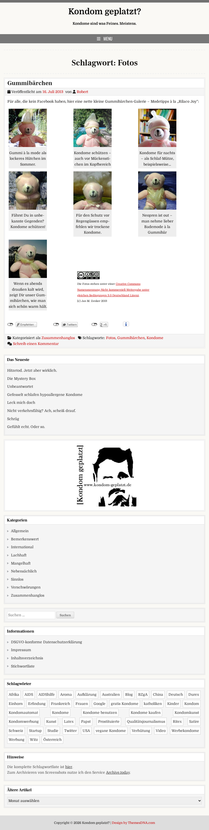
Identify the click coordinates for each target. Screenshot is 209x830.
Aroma (66, 694)
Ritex (177, 721)
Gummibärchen (29, 83)
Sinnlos (17, 579)
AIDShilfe (46, 694)
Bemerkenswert (25, 539)
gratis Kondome (124, 704)
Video (161, 731)
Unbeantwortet (20, 386)
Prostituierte (109, 721)
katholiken (153, 704)
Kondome (155, 338)
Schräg (13, 419)
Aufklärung (87, 694)
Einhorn (16, 704)
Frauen (81, 704)
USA (86, 731)
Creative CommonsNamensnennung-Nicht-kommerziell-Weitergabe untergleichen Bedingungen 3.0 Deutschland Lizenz (113, 290)
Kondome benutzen (100, 713)
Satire (194, 721)
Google (100, 704)
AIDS (28, 694)
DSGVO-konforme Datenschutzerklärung (46, 642)
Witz (34, 740)
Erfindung (37, 704)
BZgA (143, 694)
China (158, 694)
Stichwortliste (23, 666)
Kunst (51, 721)
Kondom (191, 704)
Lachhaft (19, 555)
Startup (35, 731)
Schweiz (16, 731)
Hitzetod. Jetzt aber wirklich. (32, 370)
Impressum (21, 650)
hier (68, 767)
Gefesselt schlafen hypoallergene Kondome (45, 395)
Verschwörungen (26, 587)
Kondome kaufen (146, 713)
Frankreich (60, 704)
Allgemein (20, 531)
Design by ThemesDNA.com (133, 823)
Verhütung (141, 731)
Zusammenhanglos (58, 338)
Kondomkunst (187, 713)
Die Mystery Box (21, 379)
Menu (107, 39)
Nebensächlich (24, 571)
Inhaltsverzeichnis (27, 658)
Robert (82, 92)
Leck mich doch (21, 402)
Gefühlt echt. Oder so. (26, 427)
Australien (111, 694)
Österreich (52, 740)
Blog (129, 694)
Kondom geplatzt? (104, 11)
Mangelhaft (21, 563)
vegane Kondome (111, 731)
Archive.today (118, 772)
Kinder (173, 704)
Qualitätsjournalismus (146, 721)
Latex (69, 721)
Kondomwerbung (24, 721)
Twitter (70, 731)
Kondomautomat (23, 713)
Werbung (16, 740)
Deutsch (175, 694)
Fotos (110, 338)
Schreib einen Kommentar (36, 344)
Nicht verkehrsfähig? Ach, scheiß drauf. (41, 411)
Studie (52, 731)
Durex (193, 694)
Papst (86, 721)
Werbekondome (185, 731)
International (22, 547)
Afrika (14, 694)
